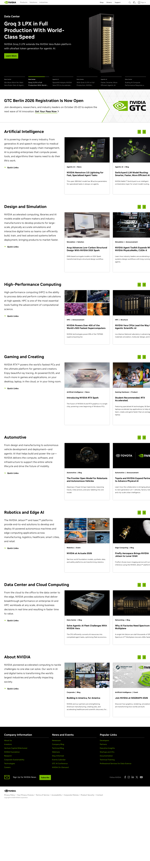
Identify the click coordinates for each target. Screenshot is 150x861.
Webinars (56, 752)
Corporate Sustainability (14, 760)
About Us (8, 740)
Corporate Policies (71, 795)
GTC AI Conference (60, 763)
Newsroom (56, 740)
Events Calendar (59, 760)
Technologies (9, 763)
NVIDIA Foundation (12, 752)
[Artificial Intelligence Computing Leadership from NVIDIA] (10, 2)
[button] (134, 3)
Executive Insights (107, 748)
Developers (104, 740)
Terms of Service (42, 795)
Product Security (87, 795)
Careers (7, 767)
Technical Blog (58, 748)
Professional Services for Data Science (115, 763)
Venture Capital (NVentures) (15, 748)
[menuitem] (23, 2)
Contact (99, 795)
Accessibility (57, 795)
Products (23, 2)
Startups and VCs (107, 752)
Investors (8, 744)
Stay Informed (58, 756)
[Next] (144, 132)
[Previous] (139, 132)
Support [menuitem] (118, 2)
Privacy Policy (9, 795)
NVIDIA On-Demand (60, 767)
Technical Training (107, 760)
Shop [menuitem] (101, 2)
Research (8, 756)
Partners (103, 744)
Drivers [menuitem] (109, 2)
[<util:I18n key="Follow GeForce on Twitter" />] (137, 777)
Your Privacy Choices (25, 795)
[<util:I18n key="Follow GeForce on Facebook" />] (125, 777)
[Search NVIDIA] (129, 2)
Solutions (33, 2)
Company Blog (58, 744)
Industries (43, 2)
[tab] (14, 81)
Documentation (106, 756)
